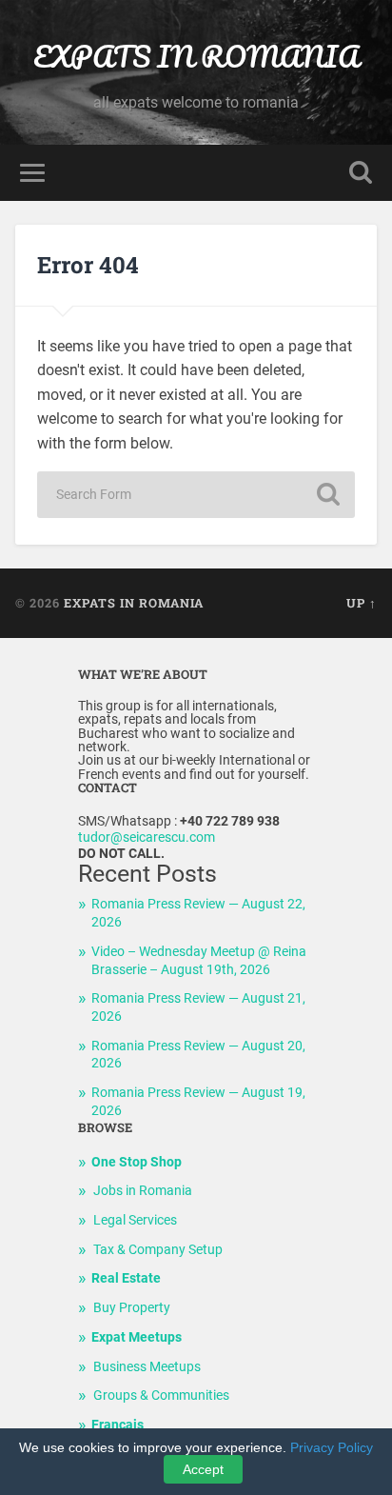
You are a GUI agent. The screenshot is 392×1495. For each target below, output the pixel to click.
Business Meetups (147, 1367)
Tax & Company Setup (158, 1250)
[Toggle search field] (360, 173)
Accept (203, 1469)
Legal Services (135, 1220)
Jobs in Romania (142, 1191)
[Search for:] (196, 494)
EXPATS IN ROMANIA (196, 56)
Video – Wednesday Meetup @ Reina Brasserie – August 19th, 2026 (198, 961)
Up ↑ (361, 602)
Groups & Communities (161, 1395)
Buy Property (131, 1308)
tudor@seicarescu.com (146, 837)
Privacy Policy (331, 1447)
